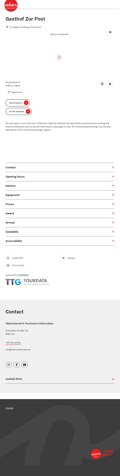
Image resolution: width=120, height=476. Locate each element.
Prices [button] (10, 204)
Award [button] (10, 213)
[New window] (27, 280)
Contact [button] (11, 167)
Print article (18, 265)
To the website (16, 111)
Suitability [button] (12, 232)
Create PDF (17, 258)
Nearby (71, 258)
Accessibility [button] (14, 241)
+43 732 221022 (13, 342)
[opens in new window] (100, 454)
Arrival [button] (10, 222)
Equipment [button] (12, 195)
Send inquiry (15, 102)
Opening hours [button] (15, 176)
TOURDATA (23, 274)
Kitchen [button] (11, 186)
